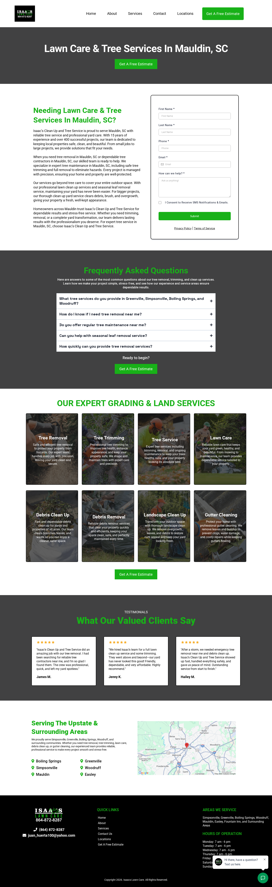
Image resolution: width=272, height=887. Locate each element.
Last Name (167, 125)
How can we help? (172, 173)
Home (91, 13)
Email (163, 157)
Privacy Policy (183, 228)
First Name (167, 109)
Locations (185, 13)
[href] (186, 748)
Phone (164, 141)
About (112, 13)
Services (135, 13)
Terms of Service (204, 228)
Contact (159, 13)
